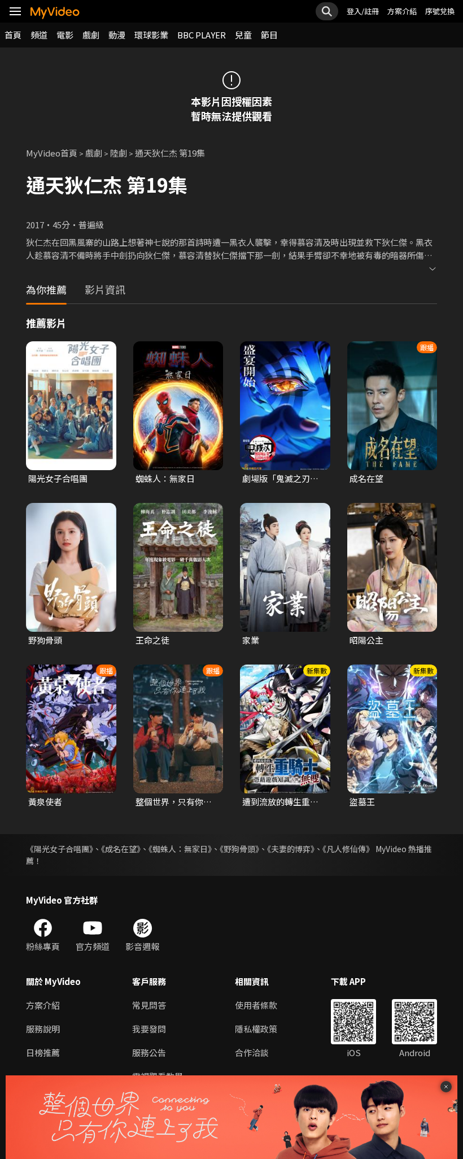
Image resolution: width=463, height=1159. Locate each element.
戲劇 (90, 35)
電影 (64, 35)
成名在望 (366, 478)
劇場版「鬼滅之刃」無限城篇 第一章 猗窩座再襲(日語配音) (282, 478)
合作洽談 (252, 1052)
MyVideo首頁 (51, 153)
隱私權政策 (256, 1029)
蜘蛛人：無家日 (165, 478)
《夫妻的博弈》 (291, 848)
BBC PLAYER (201, 35)
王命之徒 (152, 640)
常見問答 (149, 1005)
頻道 (38, 35)
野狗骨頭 (45, 640)
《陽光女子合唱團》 (59, 848)
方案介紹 (402, 11)
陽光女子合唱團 (58, 478)
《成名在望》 (121, 848)
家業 (250, 640)
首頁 (13, 35)
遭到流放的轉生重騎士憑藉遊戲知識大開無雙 (280, 802)
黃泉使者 (45, 802)
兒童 (243, 35)
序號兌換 (440, 11)
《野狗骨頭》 (239, 848)
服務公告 (149, 1052)
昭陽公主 (366, 640)
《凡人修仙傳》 (348, 848)
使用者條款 (256, 1005)
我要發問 (149, 1029)
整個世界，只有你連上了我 (174, 802)
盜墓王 (362, 802)
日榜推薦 (43, 1052)
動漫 (116, 35)
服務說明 (43, 1029)
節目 (269, 35)
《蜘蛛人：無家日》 (180, 848)
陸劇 (118, 153)
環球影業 (151, 35)
